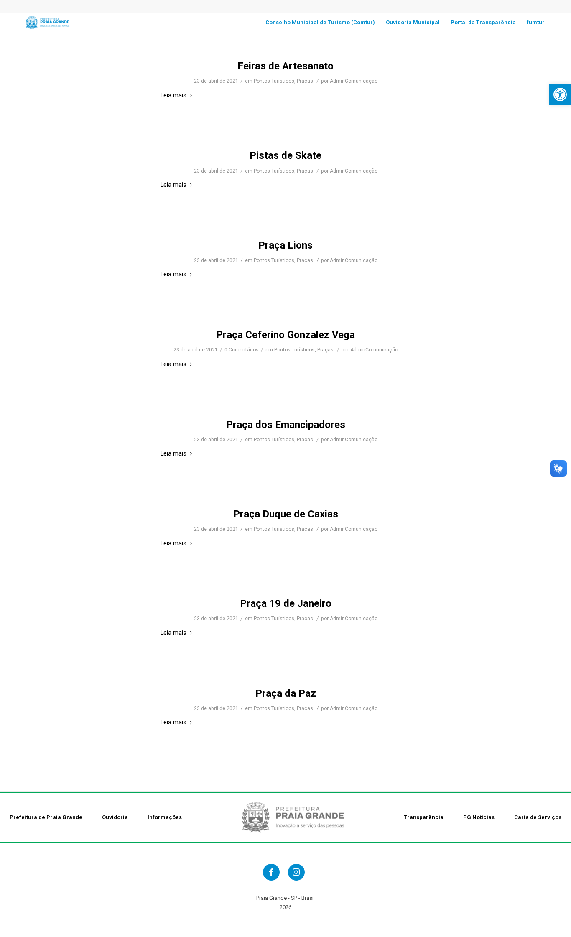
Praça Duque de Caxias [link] (285, 514)
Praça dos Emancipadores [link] (285, 424)
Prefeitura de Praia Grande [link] (46, 817)
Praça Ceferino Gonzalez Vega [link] (285, 335)
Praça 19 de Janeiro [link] (285, 603)
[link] (560, 94)
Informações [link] (165, 817)
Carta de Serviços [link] (537, 817)
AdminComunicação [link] (353, 81)
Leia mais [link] (173, 95)
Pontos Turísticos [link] (274, 81)
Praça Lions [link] (285, 245)
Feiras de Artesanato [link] (285, 66)
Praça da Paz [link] (285, 693)
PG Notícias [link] (479, 817)
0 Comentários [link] (241, 350)
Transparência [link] (424, 817)
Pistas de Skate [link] (285, 155)
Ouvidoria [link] (115, 817)
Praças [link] (305, 81)
